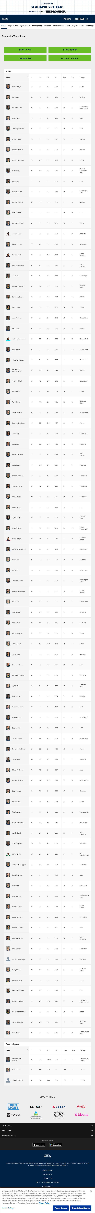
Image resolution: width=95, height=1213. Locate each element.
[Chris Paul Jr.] (8, 717)
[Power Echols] (8, 255)
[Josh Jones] (8, 465)
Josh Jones (16, 465)
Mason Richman (17, 770)
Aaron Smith (16, 854)
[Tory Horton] (8, 402)
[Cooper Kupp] (8, 528)
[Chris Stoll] (8, 885)
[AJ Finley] (8, 276)
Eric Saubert (16, 801)
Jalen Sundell (16, 896)
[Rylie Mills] (8, 602)
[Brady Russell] (8, 791)
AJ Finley (15, 276)
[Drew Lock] (8, 559)
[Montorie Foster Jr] (8, 286)
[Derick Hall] (8, 328)
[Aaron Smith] (8, 854)
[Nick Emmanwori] (8, 265)
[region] (47, 1200)
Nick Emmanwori (18, 265)
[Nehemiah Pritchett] (8, 749)
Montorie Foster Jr (18, 286)
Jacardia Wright (17, 1022)
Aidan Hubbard (17, 412)
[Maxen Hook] (8, 391)
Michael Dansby (17, 202)
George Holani (17, 381)
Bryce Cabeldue (17, 149)
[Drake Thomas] (8, 917)
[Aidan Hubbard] (8, 412)
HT (48, 77)
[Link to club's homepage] (5, 18)
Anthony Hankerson (18, 339)
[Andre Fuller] (8, 307)
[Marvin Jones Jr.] (8, 475)
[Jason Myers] (8, 643)
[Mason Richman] (8, 770)
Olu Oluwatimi (17, 696)
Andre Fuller (16, 307)
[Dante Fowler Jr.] (8, 297)
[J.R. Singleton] (8, 843)
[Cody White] (8, 969)
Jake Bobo (15, 118)
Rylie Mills (15, 602)
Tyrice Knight (16, 517)
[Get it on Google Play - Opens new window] (56, 1146)
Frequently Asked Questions (47, 1182)
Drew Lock (15, 560)
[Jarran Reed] (8, 759)
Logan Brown (16, 139)
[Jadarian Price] (8, 738)
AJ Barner (15, 97)
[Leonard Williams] (8, 990)
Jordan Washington (18, 959)
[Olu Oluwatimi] (8, 696)
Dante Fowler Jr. (17, 297)
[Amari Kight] (8, 507)
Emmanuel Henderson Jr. (17, 370)
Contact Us (47, 1178)
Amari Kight (16, 507)
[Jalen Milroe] (8, 612)
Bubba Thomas (17, 938)
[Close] (91, 1191)
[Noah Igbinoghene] (8, 423)
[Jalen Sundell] (8, 896)
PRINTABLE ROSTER (69, 58)
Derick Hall (15, 328)
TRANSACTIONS (25, 58)
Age (64, 77)
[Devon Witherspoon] (8, 1011)
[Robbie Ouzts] (8, 1070)
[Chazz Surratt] (8, 906)
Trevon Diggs (16, 234)
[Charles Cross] (8, 191)
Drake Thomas (17, 917)
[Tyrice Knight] (8, 517)
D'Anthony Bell (17, 107)
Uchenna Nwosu (17, 665)
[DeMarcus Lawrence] (8, 549)
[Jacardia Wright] (8, 1022)
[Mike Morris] (8, 623)
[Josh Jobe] (8, 444)
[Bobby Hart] (8, 349)
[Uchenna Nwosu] (8, 665)
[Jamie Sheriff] (8, 833)
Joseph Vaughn (17, 1080)
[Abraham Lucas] (8, 580)
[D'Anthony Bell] (8, 107)
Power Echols (16, 255)
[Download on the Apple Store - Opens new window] (39, 1145)
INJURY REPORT (70, 50)
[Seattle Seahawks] (47, 1156)
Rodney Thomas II (18, 927)
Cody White (16, 970)
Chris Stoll (15, 885)
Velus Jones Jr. (17, 486)
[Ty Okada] (8, 686)
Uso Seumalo (16, 812)
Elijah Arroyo (16, 86)
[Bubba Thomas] (8, 938)
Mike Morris (16, 623)
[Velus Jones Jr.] (8, 486)
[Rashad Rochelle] (8, 780)
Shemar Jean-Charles (17, 1059)
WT (56, 77)
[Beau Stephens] (8, 875)
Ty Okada (15, 686)
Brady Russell (16, 791)
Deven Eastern (17, 244)
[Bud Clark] (8, 181)
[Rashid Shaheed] (8, 822)
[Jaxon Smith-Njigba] (8, 864)
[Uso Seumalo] (8, 812)
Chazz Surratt (17, 906)
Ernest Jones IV (17, 454)
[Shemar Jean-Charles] (8, 1059)
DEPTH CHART (25, 50)
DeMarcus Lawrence (18, 549)
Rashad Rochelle (17, 780)
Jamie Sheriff (16, 833)
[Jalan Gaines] (8, 318)
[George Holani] (8, 381)
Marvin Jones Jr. (17, 475)
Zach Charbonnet (18, 160)
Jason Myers (16, 644)
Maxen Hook (16, 391)
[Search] (87, 18)
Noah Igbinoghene (18, 423)
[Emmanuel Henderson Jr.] (8, 370)
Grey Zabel (15, 1033)
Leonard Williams (18, 991)
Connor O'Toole (17, 707)
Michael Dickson (17, 223)
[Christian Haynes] (8, 360)
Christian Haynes (18, 360)
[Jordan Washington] (8, 959)
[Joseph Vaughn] (8, 1080)
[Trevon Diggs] (8, 234)
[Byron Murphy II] (8, 633)
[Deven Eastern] (8, 244)
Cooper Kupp (16, 528)
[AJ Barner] (8, 97)
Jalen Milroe (16, 612)
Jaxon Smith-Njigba (19, 864)
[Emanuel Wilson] (8, 1001)
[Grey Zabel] (8, 1033)
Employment (47, 1174)
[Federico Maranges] (8, 591)
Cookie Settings (8, 1208)
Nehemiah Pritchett (18, 749)
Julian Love (16, 570)
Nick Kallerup (16, 496)
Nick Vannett (16, 948)
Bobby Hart (16, 349)
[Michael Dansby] (8, 202)
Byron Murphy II (17, 633)
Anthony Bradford (18, 128)
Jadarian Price (17, 738)
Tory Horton (16, 402)
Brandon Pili (16, 728)
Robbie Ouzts (16, 1070)
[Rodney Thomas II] (8, 927)
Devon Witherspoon (18, 1012)
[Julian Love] (8, 570)
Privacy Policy (47, 1170)
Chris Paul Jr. (16, 717)
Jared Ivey (15, 433)
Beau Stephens (17, 875)
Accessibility (47, 1186)
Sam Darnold (16, 213)
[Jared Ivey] (8, 433)
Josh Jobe (15, 444)
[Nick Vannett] (8, 948)
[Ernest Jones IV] (8, 454)
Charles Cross (17, 192)
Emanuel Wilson (17, 1001)
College (82, 77)
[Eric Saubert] (8, 801)
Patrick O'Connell (18, 675)
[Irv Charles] (8, 170)
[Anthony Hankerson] (8, 339)
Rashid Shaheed (17, 822)
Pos (40, 77)
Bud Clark (15, 181)
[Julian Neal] (8, 654)
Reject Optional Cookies (81, 1208)
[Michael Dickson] (8, 223)
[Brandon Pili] (8, 728)
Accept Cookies (61, 1208)
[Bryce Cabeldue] (8, 149)
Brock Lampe (16, 539)
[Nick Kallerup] (8, 496)
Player (8, 77)
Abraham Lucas (17, 581)
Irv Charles (15, 171)
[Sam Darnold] (8, 212)
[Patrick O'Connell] (8, 675)
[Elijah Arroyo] (8, 86)
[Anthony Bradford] (8, 128)
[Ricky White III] (8, 980)
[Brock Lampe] (8, 538)
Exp (73, 77)
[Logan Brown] (8, 139)
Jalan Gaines (16, 318)
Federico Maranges (18, 591)
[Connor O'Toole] (8, 707)
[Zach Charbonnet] (8, 160)
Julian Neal (16, 654)
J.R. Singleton (17, 843)
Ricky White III (17, 980)
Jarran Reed (16, 759)
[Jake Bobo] (8, 118)
